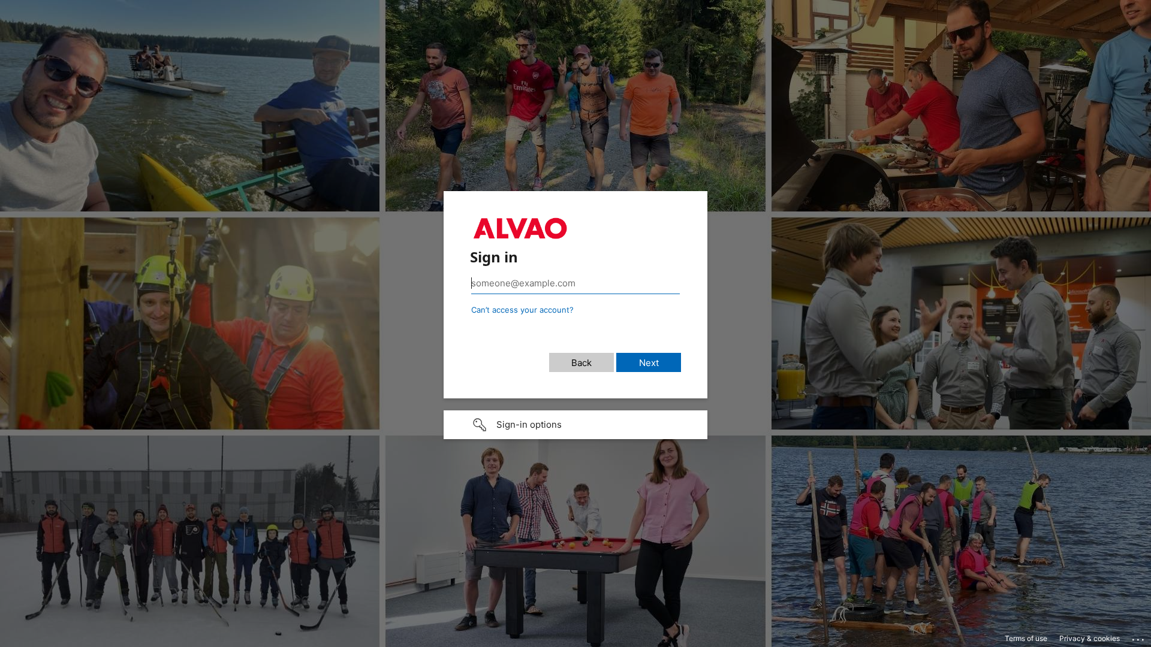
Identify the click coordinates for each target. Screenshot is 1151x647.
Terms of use (1026, 638)
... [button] (1139, 637)
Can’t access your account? (522, 310)
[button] (575, 424)
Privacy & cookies (1089, 638)
